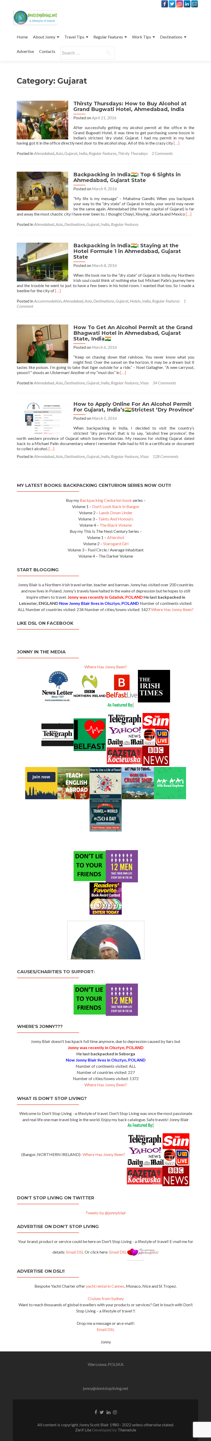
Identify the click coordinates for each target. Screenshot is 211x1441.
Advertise (25, 51)
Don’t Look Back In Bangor (115, 506)
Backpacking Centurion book (106, 500)
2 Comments (162, 153)
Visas (144, 382)
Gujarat (70, 153)
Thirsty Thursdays (133, 153)
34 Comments (164, 382)
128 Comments (165, 456)
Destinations (171, 36)
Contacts (47, 51)
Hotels (135, 300)
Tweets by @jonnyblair (105, 1212)
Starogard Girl (115, 543)
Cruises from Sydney (106, 1298)
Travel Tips (74, 36)
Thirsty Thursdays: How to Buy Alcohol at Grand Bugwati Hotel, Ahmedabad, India (130, 106)
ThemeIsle (127, 1429)
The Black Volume (116, 524)
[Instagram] (179, 3)
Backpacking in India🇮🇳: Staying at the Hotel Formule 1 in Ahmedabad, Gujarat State (127, 251)
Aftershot (115, 537)
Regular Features (108, 36)
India (83, 153)
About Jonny (44, 36)
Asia (59, 153)
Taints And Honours (115, 518)
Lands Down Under (116, 512)
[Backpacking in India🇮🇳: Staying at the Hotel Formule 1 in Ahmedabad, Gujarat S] (42, 261)
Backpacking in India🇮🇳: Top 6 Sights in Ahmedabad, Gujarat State (127, 177)
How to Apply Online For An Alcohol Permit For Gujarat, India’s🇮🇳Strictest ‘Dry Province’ (133, 407)
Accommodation (47, 300)
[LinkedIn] (187, 3)
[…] (176, 142)
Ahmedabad (44, 153)
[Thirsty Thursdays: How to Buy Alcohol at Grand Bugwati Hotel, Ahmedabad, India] (42, 119)
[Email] (194, 3)
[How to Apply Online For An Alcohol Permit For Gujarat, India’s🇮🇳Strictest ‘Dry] (42, 417)
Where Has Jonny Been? (172, 609)
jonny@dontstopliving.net (105, 1388)
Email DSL (75, 1251)
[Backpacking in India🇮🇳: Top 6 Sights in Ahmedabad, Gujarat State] (42, 190)
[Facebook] (164, 3)
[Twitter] (172, 3)
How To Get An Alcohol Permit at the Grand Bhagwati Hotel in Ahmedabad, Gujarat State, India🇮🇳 (132, 333)
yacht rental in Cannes (105, 1286)
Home (22, 36)
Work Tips (141, 36)
